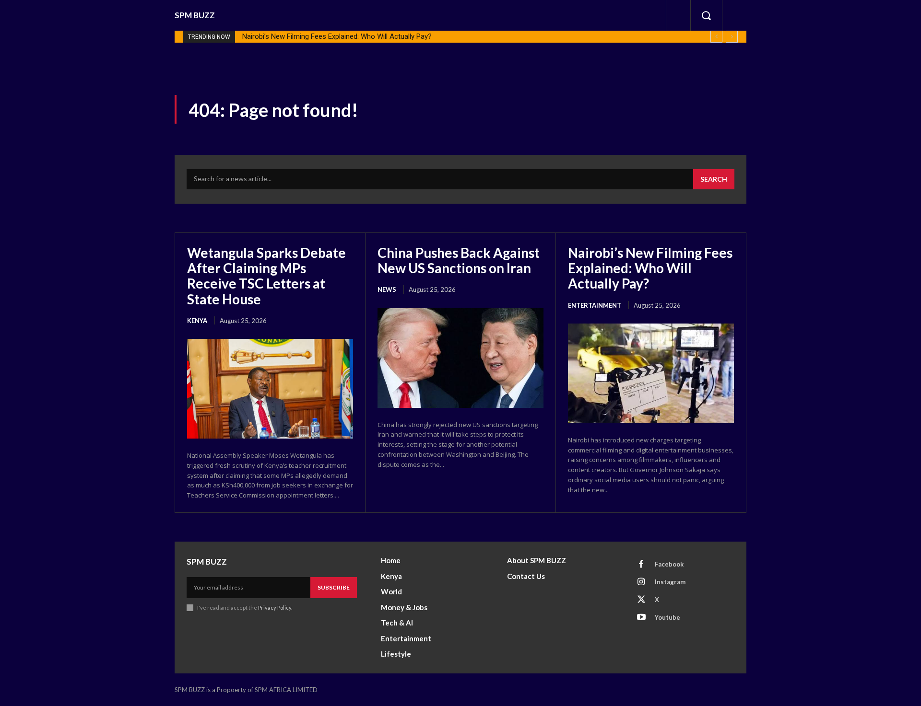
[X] (641, 600)
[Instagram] (641, 582)
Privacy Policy (274, 607)
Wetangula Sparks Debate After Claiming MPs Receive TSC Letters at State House (266, 275)
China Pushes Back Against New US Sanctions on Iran (459, 260)
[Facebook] (641, 564)
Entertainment (594, 305)
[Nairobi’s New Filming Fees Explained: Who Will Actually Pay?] (651, 373)
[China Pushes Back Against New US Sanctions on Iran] (460, 358)
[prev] (716, 37)
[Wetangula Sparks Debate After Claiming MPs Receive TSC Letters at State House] (270, 389)
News (387, 289)
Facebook (669, 564)
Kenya (197, 320)
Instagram (670, 582)
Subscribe (334, 587)
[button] (706, 15)
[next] (732, 37)
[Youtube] (641, 617)
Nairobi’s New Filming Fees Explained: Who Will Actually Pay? (337, 36)
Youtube (667, 617)
